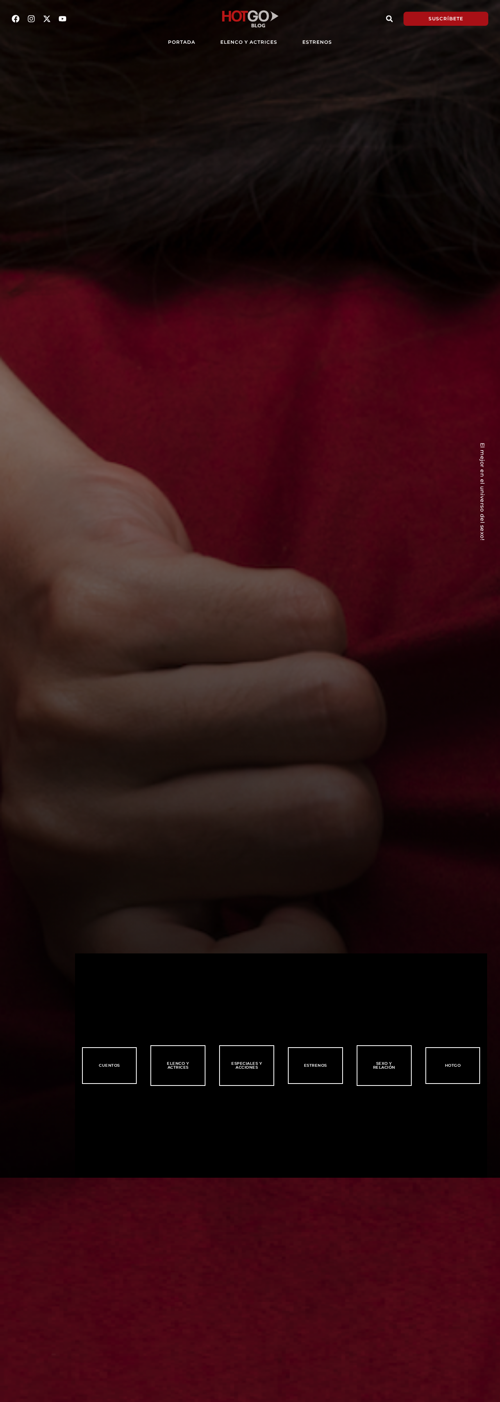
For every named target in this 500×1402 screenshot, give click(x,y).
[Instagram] (31, 19)
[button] (389, 19)
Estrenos (317, 42)
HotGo (453, 1065)
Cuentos (109, 1065)
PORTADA (181, 42)
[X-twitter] (47, 19)
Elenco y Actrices (248, 42)
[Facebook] (15, 19)
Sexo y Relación (384, 1065)
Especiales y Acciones (246, 1065)
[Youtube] (62, 19)
